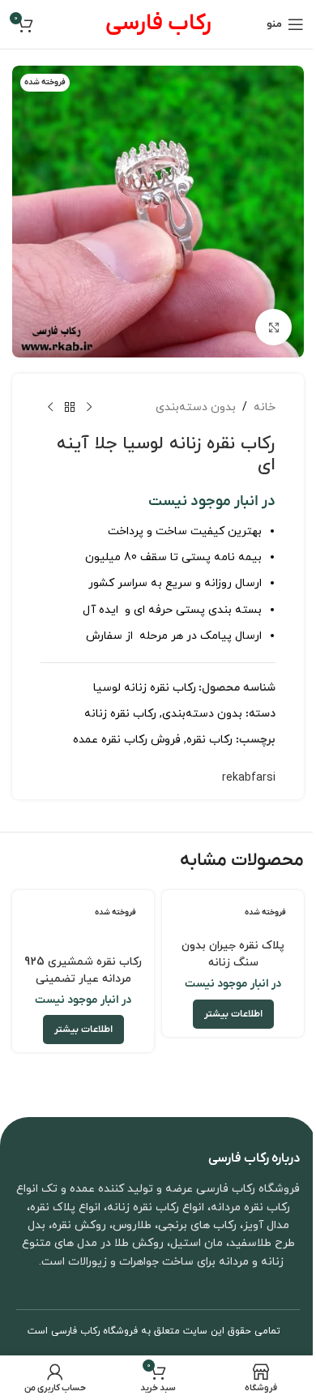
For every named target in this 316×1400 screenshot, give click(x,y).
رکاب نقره (209, 739)
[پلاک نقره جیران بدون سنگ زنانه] (233, 914)
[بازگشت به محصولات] (69, 407)
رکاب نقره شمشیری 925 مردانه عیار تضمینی (83, 970)
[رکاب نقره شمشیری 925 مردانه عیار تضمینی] (83, 922)
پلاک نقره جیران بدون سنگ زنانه (232, 954)
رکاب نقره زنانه (120, 713)
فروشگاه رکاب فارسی (94, 1331)
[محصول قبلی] (89, 407)
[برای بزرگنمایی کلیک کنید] (273, 327)
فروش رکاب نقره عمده (127, 739)
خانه (264, 407)
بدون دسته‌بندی (196, 407)
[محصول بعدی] (50, 407)
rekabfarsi (248, 778)
